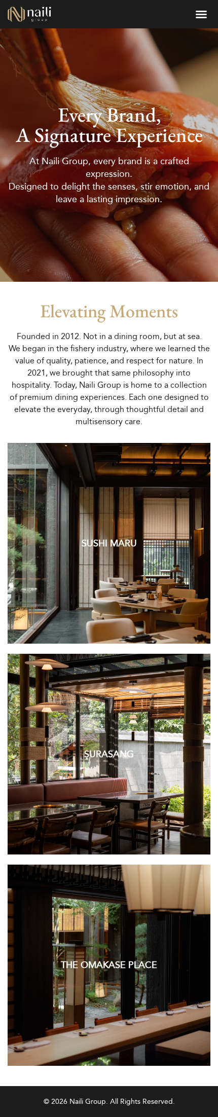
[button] (201, 14)
